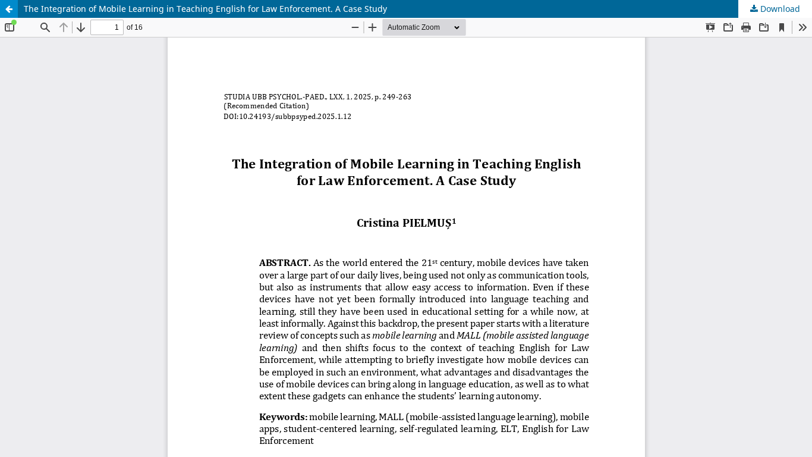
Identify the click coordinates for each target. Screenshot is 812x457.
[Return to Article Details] (9, 9)
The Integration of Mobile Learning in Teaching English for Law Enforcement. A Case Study (205, 8)
